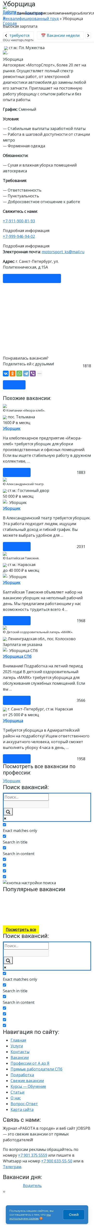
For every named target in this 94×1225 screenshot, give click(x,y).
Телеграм (12, 1166)
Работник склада (15, 897)
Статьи (17, 1092)
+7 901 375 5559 (32, 1155)
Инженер (79, 913)
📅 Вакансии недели (58, 35)
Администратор (67, 918)
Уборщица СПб (17, 656)
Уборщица (13, 720)
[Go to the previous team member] (6, 35)
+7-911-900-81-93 (19, 221)
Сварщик (37, 897)
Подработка (22, 1074)
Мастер (13, 902)
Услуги (17, 1046)
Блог (84, 13)
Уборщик (11, 428)
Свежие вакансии (27, 1080)
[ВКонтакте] (6, 373)
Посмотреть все (21, 929)
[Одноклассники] (12, 373)
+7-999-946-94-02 (19, 236)
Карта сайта (22, 1109)
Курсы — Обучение (28, 1086)
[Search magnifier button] (8, 811)
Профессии (43, 13)
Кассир (37, 902)
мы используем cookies (30, 1216)
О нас (16, 1098)
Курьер (71, 897)
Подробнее (16, 472)
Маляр (25, 902)
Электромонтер (58, 913)
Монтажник (55, 897)
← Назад (14, 384)
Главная (18, 1040)
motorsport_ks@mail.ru (63, 251)
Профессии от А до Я (30, 1063)
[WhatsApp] (19, 373)
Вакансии (25, 13)
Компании (61, 13)
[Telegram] (26, 373)
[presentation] (3, 1191)
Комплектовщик (56, 902)
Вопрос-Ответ (24, 1103)
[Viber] (33, 373)
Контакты (20, 1051)
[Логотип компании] (10, 15)
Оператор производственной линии (63, 907)
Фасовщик (79, 902)
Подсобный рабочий (36, 918)
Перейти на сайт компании (32, 278)
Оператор (10, 918)
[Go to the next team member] (88, 35)
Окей (74, 1214)
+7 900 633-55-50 (56, 1161)
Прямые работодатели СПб (36, 1069)
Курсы (75, 13)
